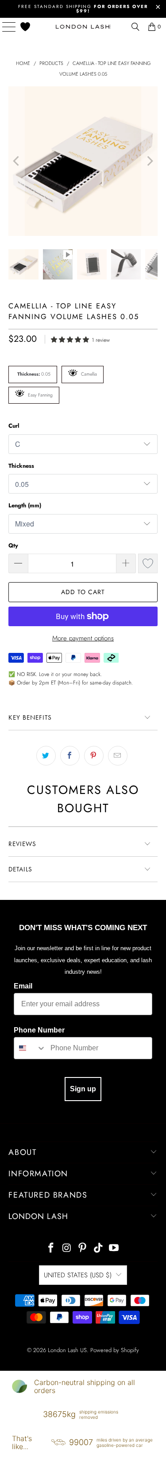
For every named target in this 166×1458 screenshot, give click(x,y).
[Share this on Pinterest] (94, 755)
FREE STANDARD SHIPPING (83, 8)
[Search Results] (135, 27)
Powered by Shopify (114, 1350)
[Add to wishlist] (148, 563)
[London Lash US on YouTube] (114, 1248)
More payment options (83, 638)
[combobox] (30, 1048)
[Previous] (16, 161)
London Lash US (67, 1350)
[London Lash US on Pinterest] (82, 1248)
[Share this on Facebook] (70, 755)
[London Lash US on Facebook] (51, 1248)
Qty (13, 545)
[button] (71, 338)
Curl (13, 425)
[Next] (149, 161)
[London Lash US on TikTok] (98, 1248)
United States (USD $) (78, 1275)
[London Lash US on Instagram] (66, 1248)
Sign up (83, 1089)
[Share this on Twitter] (46, 755)
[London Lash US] (83, 27)
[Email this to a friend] (117, 755)
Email (23, 986)
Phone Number (39, 1030)
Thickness (21, 466)
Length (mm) (24, 505)
